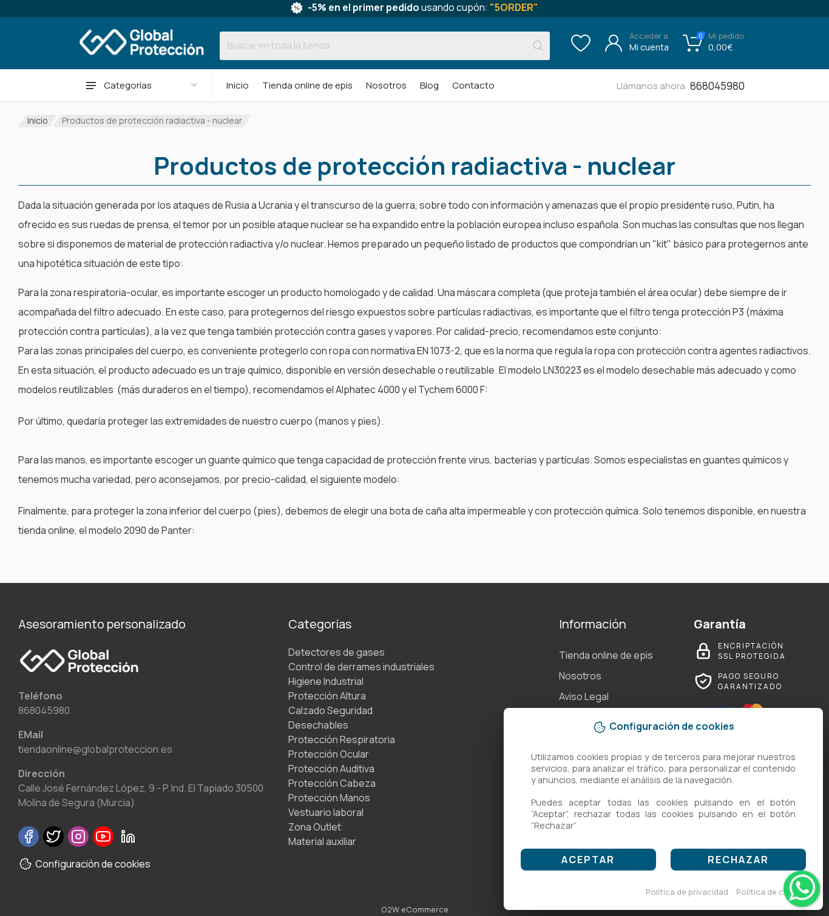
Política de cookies (773, 891)
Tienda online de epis (307, 85)
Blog (429, 85)
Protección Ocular (328, 754)
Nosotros (386, 85)
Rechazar (738, 859)
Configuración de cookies (93, 864)
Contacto (473, 85)
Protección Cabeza (332, 783)
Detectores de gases (336, 652)
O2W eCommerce (414, 909)
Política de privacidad (687, 891)
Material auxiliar (322, 841)
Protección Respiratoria (341, 739)
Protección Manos (329, 797)
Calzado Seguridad (330, 710)
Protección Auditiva (331, 768)
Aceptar (588, 859)
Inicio (237, 85)
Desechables (318, 725)
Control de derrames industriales (361, 666)
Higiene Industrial (326, 681)
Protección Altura (327, 695)
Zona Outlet (314, 826)
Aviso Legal (584, 696)
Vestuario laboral (326, 812)
